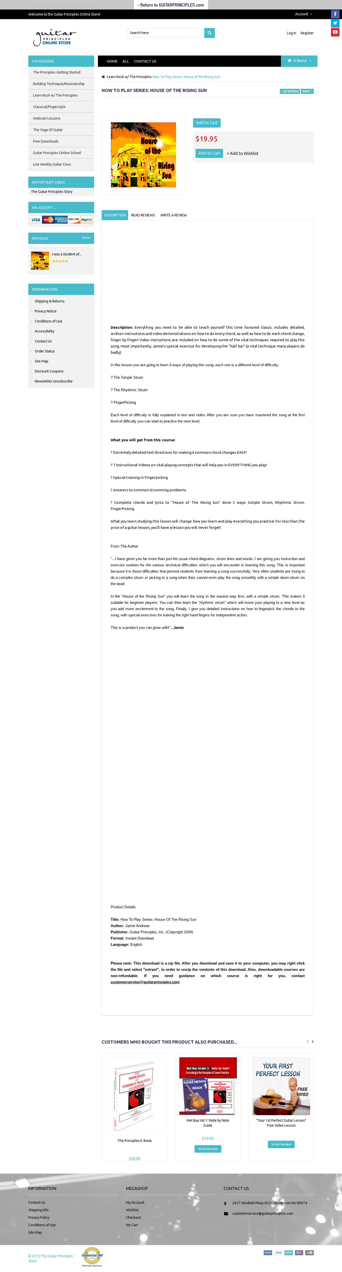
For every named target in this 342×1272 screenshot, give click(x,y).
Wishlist (132, 1210)
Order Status (45, 351)
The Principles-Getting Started (56, 72)
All (125, 61)
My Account (135, 1202)
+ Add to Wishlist (242, 153)
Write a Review (173, 215)
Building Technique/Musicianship (59, 84)
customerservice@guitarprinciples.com (145, 982)
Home (112, 61)
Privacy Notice (46, 311)
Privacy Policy (38, 1217)
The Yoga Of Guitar (48, 130)
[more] (85, 237)
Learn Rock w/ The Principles (129, 77)
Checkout (133, 1217)
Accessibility (44, 331)
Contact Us (145, 61)
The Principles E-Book (134, 1141)
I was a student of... (66, 254)
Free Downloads (46, 141)
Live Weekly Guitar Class (52, 164)
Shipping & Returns (50, 301)
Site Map (41, 361)
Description (115, 215)
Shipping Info (38, 1210)
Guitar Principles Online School (57, 153)
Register (307, 33)
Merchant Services (92, 1265)
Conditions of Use (48, 321)
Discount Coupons (49, 371)
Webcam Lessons (46, 118)
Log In (292, 33)
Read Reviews (143, 215)
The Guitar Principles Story (51, 192)
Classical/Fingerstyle (49, 107)
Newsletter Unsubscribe (54, 381)
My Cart (132, 1225)
